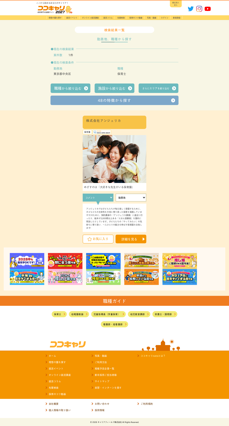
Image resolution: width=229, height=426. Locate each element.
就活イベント (71, 17)
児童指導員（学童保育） (107, 314)
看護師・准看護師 (113, 324)
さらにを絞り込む (155, 88)
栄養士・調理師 (163, 314)
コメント (90, 197)
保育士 (57, 314)
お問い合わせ (102, 404)
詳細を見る (129, 239)
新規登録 (176, 17)
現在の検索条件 (64, 62)
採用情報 (100, 410)
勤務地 (121, 197)
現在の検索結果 (64, 49)
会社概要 (54, 404)
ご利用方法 (101, 362)
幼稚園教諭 (77, 314)
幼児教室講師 (137, 314)
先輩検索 (121, 17)
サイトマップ (102, 381)
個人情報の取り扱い (60, 410)
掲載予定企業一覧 (104, 368)
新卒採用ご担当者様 (106, 375)
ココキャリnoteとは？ (153, 356)
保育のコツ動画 (135, 17)
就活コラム (108, 17)
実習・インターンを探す (108, 387)
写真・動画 (151, 17)
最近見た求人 (175, 3)
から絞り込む (68, 88)
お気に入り (101, 238)
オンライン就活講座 (90, 17)
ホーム (52, 356)
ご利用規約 (147, 404)
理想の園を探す (55, 17)
